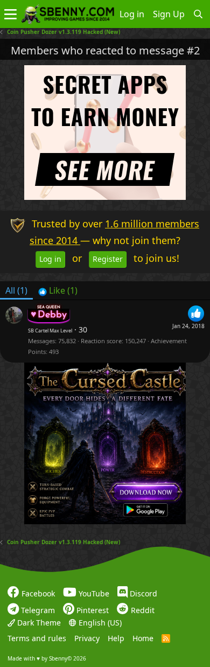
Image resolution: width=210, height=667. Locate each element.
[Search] (198, 14)
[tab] (58, 290)
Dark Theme (38, 622)
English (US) (99, 622)
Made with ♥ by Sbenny (47, 658)
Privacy (87, 638)
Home (142, 638)
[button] (10, 14)
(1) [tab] (16, 290)
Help (116, 638)
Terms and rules (37, 638)
